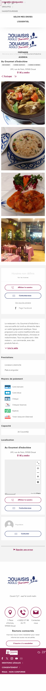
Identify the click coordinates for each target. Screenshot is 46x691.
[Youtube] (16, 659)
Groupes (6, 7)
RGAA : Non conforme (13, 672)
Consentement (10, 667)
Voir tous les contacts (23, 303)
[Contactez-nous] (21, 659)
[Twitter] (7, 659)
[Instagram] (11, 659)
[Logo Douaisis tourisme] (23, 580)
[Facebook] (2, 659)
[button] (15, 76)
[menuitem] (23, 16)
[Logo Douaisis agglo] (12, 652)
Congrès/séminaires (12, 2)
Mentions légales (11, 663)
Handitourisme (10, 11)
